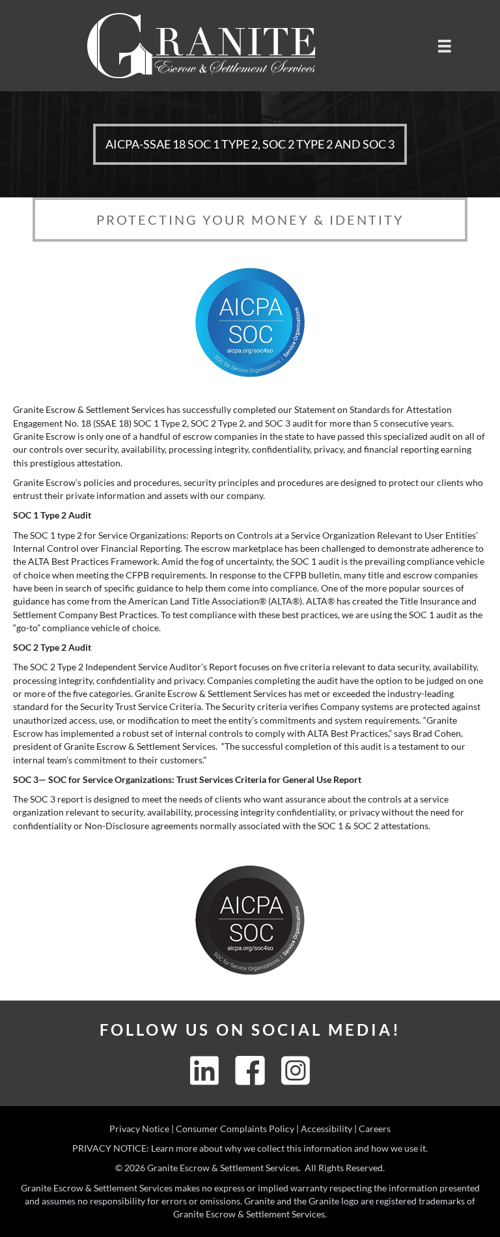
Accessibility (326, 1128)
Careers (375, 1128)
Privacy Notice (139, 1128)
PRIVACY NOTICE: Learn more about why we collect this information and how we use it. (250, 1148)
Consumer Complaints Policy (235, 1128)
